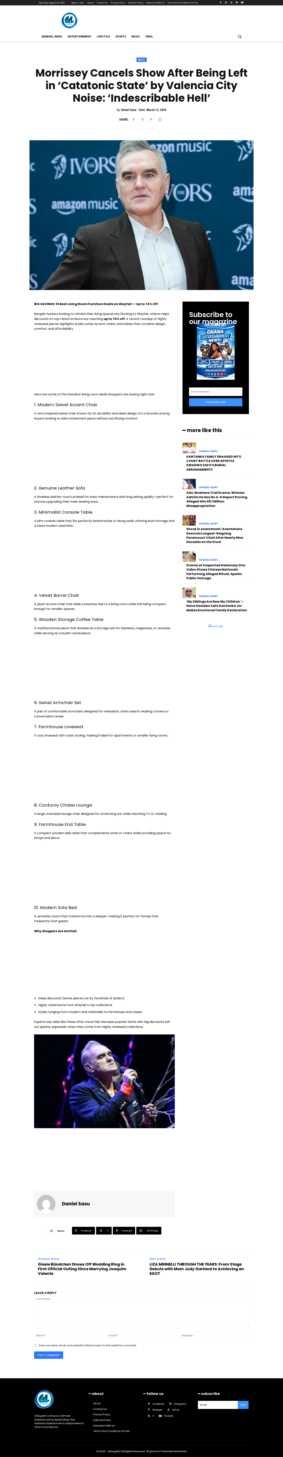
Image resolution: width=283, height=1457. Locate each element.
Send (243, 1404)
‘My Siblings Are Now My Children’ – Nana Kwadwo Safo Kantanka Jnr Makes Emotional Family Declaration (216, 605)
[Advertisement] (104, 363)
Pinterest (157, 1409)
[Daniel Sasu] (48, 1204)
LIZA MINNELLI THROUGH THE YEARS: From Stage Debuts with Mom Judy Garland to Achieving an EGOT (197, 1269)
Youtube (168, 1415)
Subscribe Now (216, 402)
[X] (231, 3)
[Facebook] (221, 3)
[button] (239, 36)
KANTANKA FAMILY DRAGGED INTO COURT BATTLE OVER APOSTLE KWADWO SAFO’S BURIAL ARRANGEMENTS (213, 463)
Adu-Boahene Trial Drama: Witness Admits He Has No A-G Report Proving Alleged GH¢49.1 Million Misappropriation (216, 499)
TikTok (175, 1409)
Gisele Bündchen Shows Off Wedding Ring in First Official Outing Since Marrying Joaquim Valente (82, 1269)
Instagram (180, 1403)
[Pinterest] (151, 119)
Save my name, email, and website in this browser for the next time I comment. (88, 1345)
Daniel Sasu (128, 110)
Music (141, 59)
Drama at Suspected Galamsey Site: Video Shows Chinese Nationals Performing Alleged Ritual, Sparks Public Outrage (216, 571)
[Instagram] (226, 3)
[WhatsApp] (160, 119)
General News (208, 451)
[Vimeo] (236, 3)
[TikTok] (168, 1409)
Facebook (158, 1403)
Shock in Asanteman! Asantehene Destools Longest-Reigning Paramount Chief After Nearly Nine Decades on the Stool (214, 535)
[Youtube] (242, 3)
